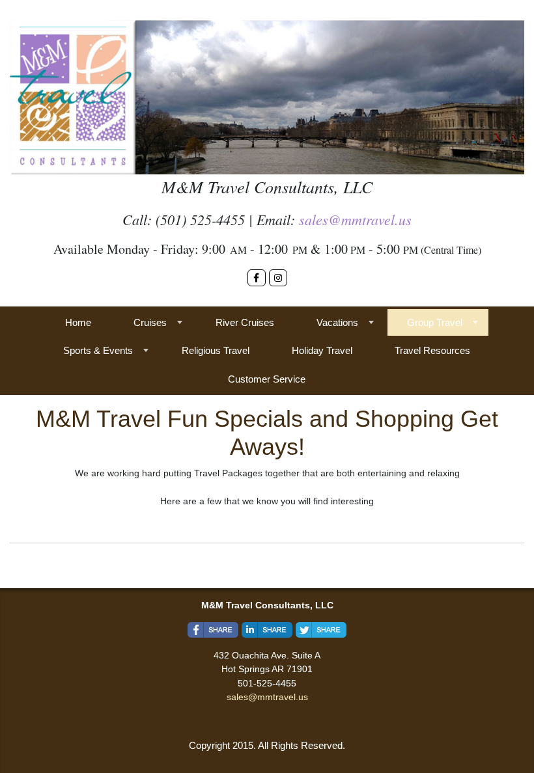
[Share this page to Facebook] (213, 630)
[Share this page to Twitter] (321, 630)
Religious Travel (215, 350)
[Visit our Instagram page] (278, 277)
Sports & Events (98, 350)
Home (78, 322)
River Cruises (245, 322)
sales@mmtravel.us (355, 219)
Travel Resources (432, 350)
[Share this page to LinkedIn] (267, 630)
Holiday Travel (322, 350)
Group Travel (434, 322)
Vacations (337, 322)
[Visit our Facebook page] (256, 277)
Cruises (150, 322)
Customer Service (266, 379)
